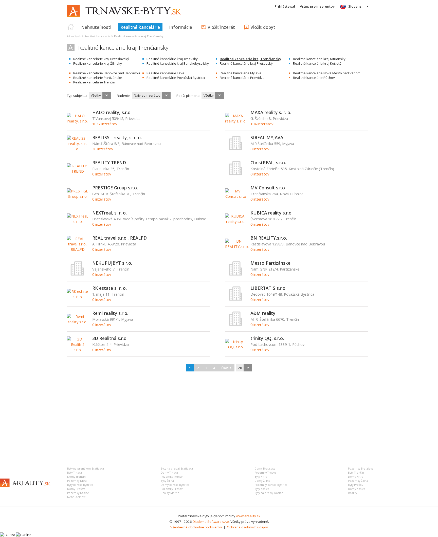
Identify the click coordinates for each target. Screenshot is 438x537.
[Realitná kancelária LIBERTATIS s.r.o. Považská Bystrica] (236, 299)
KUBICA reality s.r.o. (271, 213)
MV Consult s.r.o (267, 187)
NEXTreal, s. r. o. (109, 213)
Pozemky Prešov (171, 489)
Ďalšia (226, 368)
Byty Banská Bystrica (80, 485)
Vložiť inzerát (221, 27)
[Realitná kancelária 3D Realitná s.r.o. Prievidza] (77, 349)
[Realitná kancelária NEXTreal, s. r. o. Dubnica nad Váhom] (77, 221)
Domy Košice (357, 489)
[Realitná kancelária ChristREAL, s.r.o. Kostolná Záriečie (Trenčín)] (236, 174)
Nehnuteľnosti (96, 27)
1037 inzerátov (104, 123)
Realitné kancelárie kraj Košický (317, 63)
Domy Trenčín (76, 476)
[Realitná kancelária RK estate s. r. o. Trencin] (77, 296)
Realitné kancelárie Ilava (165, 73)
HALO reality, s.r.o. (112, 112)
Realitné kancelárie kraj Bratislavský (101, 59)
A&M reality (262, 313)
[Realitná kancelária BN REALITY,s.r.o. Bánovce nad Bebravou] (237, 246)
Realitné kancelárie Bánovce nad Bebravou (106, 73)
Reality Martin (170, 493)
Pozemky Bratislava (360, 468)
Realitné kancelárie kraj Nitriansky (319, 59)
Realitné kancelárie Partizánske (97, 77)
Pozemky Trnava (265, 472)
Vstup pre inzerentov (317, 6)
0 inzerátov (259, 148)
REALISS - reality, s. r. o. (117, 137)
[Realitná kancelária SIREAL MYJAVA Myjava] (236, 149)
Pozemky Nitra (77, 480)
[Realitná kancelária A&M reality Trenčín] (236, 324)
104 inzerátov (261, 123)
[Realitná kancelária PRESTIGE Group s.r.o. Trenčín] (77, 196)
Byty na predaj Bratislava (177, 468)
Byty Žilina (167, 480)
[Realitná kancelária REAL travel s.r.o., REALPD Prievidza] (77, 249)
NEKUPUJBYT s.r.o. (112, 263)
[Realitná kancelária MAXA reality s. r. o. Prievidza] (236, 120)
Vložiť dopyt (262, 27)
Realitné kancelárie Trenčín (94, 82)
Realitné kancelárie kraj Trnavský (172, 59)
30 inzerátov (102, 148)
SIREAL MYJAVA (266, 137)
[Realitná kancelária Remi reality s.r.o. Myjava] (77, 321)
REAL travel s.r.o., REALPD (119, 238)
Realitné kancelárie (140, 27)
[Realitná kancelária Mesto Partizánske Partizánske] (236, 274)
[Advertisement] (219, 414)
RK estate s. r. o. (109, 288)
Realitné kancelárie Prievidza (242, 77)
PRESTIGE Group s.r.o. (115, 187)
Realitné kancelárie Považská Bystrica (176, 77)
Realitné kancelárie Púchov (314, 77)
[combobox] (100, 95)
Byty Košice (261, 489)
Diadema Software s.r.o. (211, 521)
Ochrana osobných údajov (247, 527)
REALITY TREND (109, 162)
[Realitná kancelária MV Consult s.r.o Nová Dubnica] (236, 196)
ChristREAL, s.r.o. (268, 162)
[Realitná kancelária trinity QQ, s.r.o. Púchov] (236, 346)
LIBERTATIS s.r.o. (268, 288)
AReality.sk (74, 36)
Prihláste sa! (285, 6)
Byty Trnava (74, 472)
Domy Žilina (262, 480)
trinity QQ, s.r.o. (267, 338)
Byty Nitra (260, 476)
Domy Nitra (355, 476)
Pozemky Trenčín (172, 476)
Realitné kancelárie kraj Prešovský (246, 63)
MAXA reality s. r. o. (270, 112)
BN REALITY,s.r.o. (268, 238)
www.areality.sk (248, 516)
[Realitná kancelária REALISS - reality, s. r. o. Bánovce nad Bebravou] (77, 148)
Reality (352, 493)
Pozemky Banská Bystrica (270, 485)
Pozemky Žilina (358, 480)
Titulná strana (71, 27)
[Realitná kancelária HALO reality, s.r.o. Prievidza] (77, 120)
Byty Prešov (355, 485)
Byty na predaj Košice (268, 493)
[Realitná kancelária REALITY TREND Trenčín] (77, 171)
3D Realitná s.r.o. (109, 338)
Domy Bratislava (265, 468)
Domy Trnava (169, 472)
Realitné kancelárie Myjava (240, 73)
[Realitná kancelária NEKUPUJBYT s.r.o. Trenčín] (77, 274)
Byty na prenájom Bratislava (85, 468)
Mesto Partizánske (270, 263)
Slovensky (356, 6)
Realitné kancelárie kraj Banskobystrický (178, 63)
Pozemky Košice (78, 493)
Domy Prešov (76, 489)
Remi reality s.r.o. (110, 313)
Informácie (180, 27)
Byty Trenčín (356, 472)
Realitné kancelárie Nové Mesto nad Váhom (326, 73)
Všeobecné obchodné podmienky (196, 527)
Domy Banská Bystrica (175, 485)
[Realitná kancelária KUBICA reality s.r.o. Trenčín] (236, 221)
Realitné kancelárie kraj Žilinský (97, 63)
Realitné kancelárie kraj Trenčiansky (250, 59)
